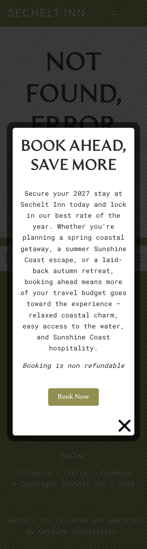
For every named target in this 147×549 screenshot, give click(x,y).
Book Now (73, 397)
